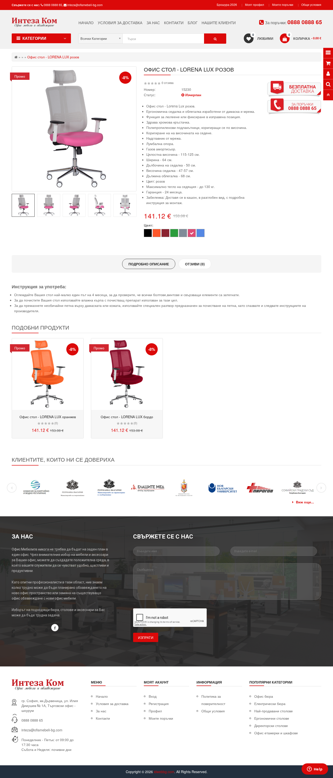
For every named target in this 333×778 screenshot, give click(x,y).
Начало (102, 696)
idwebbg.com (164, 771)
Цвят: (148, 225)
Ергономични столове (271, 718)
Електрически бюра (269, 703)
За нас (101, 710)
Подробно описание (148, 263)
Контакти (103, 718)
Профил (155, 710)
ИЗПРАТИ (145, 637)
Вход (153, 696)
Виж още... (305, 501)
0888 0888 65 (53, 5)
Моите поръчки (282, 4)
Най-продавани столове (273, 710)
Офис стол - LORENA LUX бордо (127, 416)
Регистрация (159, 703)
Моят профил (254, 4)
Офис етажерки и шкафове (276, 732)
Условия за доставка (112, 703)
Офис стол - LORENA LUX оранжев (48, 416)
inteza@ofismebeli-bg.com (85, 5)
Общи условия (311, 4)
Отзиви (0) (195, 263)
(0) (56, 423)
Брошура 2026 (227, 4)
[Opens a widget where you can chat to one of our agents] (314, 769)
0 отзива (168, 83)
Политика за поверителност (213, 700)
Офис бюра (263, 696)
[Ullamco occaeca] (47, 374)
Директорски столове (271, 725)
